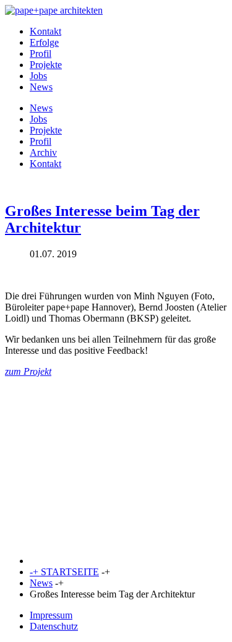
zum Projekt (28, 371)
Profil (40, 53)
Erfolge (44, 42)
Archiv (43, 152)
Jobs (38, 76)
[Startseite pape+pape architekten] (54, 10)
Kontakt (45, 31)
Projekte (46, 64)
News (41, 87)
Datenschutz (54, 626)
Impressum (51, 615)
